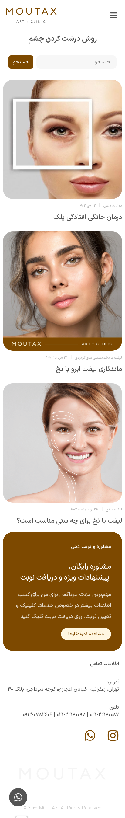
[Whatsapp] (90, 735)
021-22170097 (71, 715)
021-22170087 (104, 715)
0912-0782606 (37, 715)
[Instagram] (113, 735)
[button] (113, 15)
